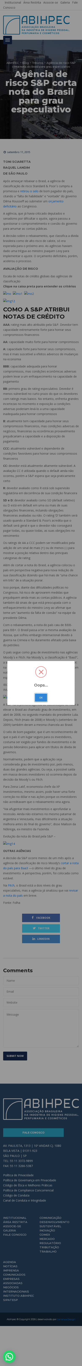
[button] (9, 1356)
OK (41, 697)
